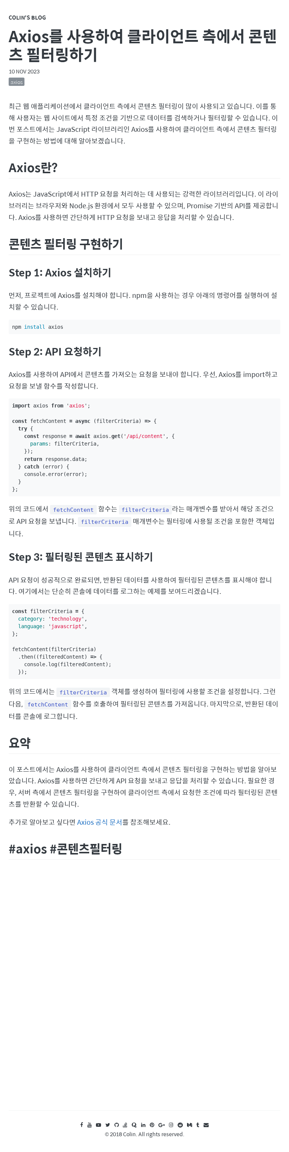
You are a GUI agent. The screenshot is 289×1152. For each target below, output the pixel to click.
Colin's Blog (27, 17)
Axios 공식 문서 (99, 822)
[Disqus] (144, 992)
